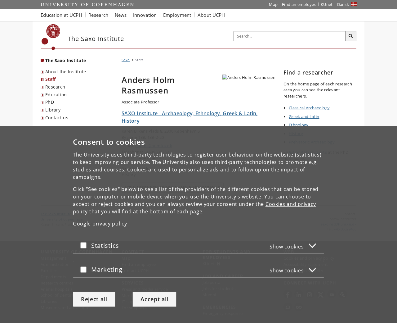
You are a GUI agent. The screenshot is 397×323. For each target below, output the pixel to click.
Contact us (56, 118)
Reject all (94, 299)
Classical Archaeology (309, 108)
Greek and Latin (304, 116)
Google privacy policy (100, 223)
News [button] (121, 15)
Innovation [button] (145, 15)
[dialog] (198, 224)
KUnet (327, 4)
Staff (50, 79)
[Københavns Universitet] (51, 37)
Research (55, 87)
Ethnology (299, 125)
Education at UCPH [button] (61, 15)
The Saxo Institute (65, 60)
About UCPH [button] (211, 15)
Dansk (343, 4)
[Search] (350, 36)
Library (52, 110)
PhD (49, 102)
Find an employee (299, 4)
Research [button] (98, 15)
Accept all (154, 299)
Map (273, 4)
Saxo (126, 59)
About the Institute (65, 72)
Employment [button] (177, 15)
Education (56, 95)
